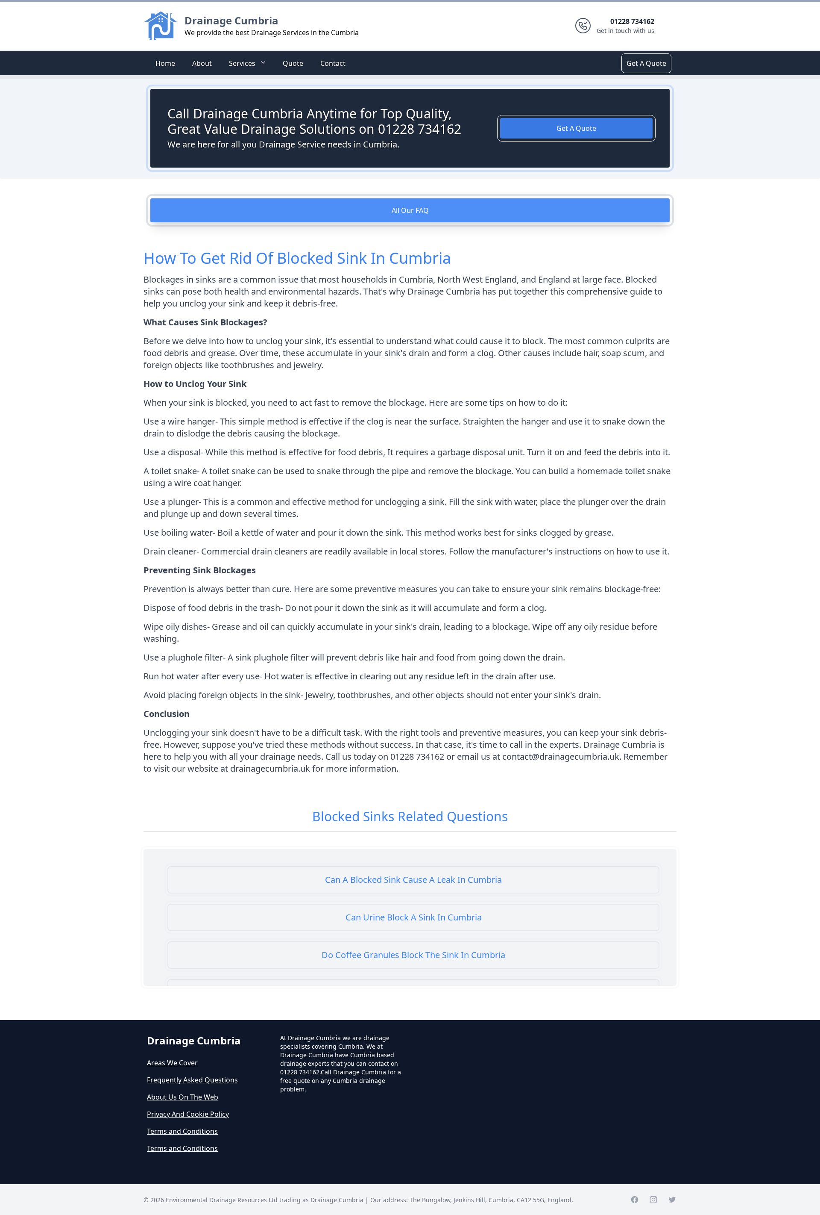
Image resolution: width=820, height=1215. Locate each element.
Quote (293, 63)
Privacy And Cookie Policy (188, 1114)
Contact (333, 63)
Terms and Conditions (182, 1131)
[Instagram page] (653, 1199)
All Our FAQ (410, 210)
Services (242, 63)
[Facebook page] (634, 1199)
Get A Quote (646, 63)
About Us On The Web (182, 1097)
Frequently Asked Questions (192, 1080)
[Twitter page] (672, 1199)
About (202, 63)
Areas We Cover (172, 1063)
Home (165, 63)
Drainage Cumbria (231, 20)
